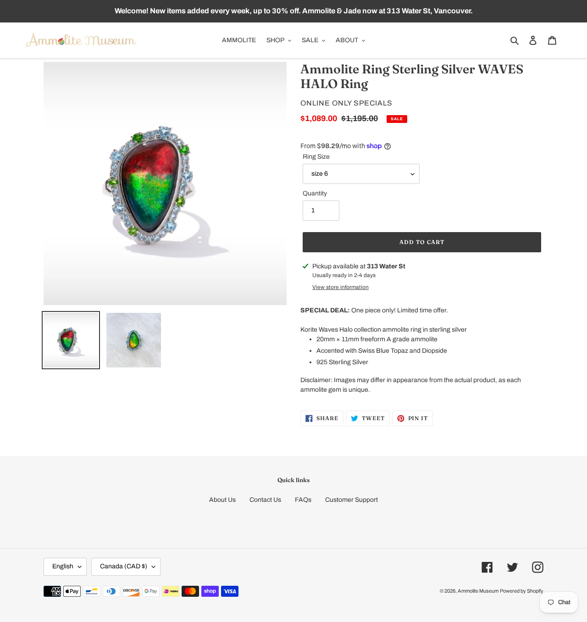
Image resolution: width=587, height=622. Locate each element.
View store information (340, 287)
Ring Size (316, 156)
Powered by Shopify (521, 591)
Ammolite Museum (478, 591)
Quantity (315, 193)
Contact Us (265, 499)
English (62, 566)
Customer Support (351, 499)
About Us (222, 499)
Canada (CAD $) (123, 566)
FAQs (303, 499)
